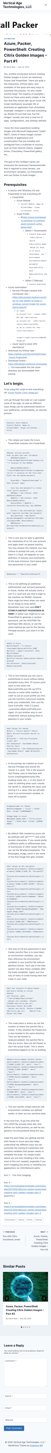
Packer (39, 1220)
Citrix (29, 1220)
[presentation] (25, 1287)
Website (9, 1420)
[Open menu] (45, 5)
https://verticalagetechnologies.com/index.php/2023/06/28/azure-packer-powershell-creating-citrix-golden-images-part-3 (25, 1209)
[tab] (21, 1327)
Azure (21, 1220)
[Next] (44, 1298)
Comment (10, 1361)
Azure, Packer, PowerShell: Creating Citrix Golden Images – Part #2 (25, 1310)
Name (9, 1396)
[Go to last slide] (7, 1298)
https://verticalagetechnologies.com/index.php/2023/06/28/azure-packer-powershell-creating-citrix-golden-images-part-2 (25, 1189)
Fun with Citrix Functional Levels (11, 1236)
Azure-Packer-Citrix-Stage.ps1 (23, 392)
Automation (9, 39)
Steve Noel (10, 67)
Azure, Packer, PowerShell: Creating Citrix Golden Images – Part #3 (39, 1241)
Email (8, 1408)
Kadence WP (36, 1445)
